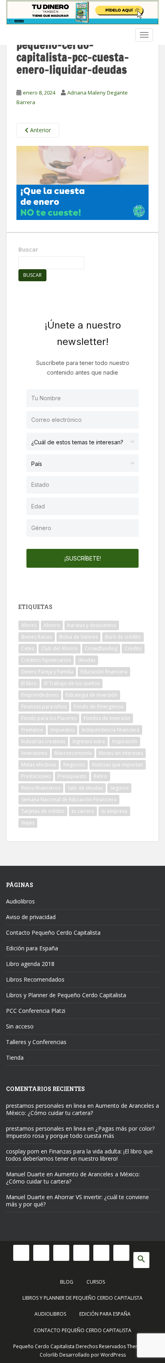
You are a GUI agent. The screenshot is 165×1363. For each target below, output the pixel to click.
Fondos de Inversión (107, 718)
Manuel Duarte (25, 1174)
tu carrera (83, 811)
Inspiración (124, 741)
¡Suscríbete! (82, 558)
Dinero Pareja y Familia (47, 671)
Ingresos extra (88, 741)
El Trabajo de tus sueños (72, 683)
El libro (29, 683)
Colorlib (49, 1354)
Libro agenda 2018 (30, 964)
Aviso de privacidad (31, 917)
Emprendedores (39, 695)
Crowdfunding (101, 648)
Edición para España (32, 948)
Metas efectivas (38, 764)
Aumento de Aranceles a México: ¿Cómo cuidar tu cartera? (82, 1109)
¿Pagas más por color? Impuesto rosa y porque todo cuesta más (80, 1132)
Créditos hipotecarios (46, 660)
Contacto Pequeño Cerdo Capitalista (53, 932)
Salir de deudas (85, 787)
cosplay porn (22, 1151)
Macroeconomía (73, 753)
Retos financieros (40, 787)
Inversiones (34, 753)
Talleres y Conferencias (36, 1042)
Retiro (100, 776)
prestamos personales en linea (46, 1105)
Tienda (15, 1057)
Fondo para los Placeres (48, 718)
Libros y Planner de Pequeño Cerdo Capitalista (66, 995)
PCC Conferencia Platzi (35, 1010)
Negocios (74, 764)
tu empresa (114, 811)
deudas (86, 660)
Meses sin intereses (121, 753)
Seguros (119, 787)
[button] (141, 1260)
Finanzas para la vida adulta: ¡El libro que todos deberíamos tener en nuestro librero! (79, 1154)
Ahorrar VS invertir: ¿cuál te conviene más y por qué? (77, 1200)
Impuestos (62, 729)
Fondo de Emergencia (98, 706)
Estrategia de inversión (91, 695)
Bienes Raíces (36, 636)
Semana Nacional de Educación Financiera (69, 799)
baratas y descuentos (91, 625)
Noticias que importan (117, 764)
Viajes (27, 822)
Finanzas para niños (43, 706)
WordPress (113, 1354)
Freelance (32, 729)
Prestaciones (35, 776)
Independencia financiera (110, 729)
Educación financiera (103, 671)
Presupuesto (72, 776)
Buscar (28, 249)
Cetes (27, 648)
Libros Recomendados (35, 979)
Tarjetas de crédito (42, 811)
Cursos (96, 1281)
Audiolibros (20, 901)
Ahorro (52, 625)
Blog (66, 1281)
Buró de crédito (123, 636)
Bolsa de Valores (78, 636)
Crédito (133, 648)
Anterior (39, 130)
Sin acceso (20, 1026)
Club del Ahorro (59, 648)
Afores (28, 625)
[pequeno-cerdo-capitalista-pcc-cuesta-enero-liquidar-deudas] (82, 182)
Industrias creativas (43, 741)
